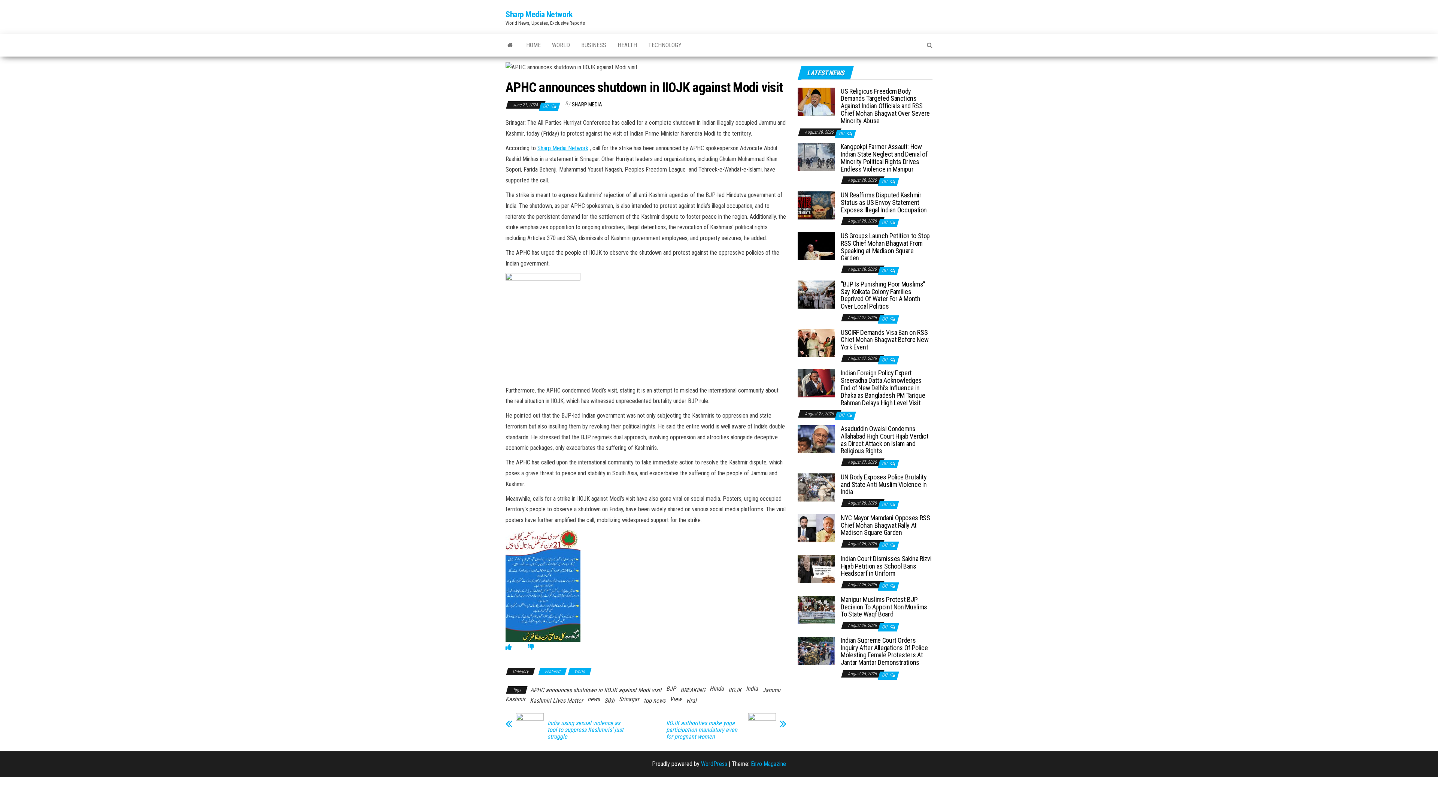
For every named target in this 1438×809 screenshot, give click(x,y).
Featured (552, 671)
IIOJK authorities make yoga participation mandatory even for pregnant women (701, 730)
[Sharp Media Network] (510, 45)
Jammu (771, 690)
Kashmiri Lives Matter (556, 700)
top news (654, 700)
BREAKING (692, 690)
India (752, 688)
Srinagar (629, 699)
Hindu (717, 688)
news (594, 699)
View (676, 699)
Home (533, 45)
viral (691, 700)
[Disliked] (531, 647)
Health (627, 45)
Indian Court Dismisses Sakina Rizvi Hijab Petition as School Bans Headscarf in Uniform (886, 566)
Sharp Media (587, 104)
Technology (665, 45)
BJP (671, 688)
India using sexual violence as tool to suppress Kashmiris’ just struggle (585, 730)
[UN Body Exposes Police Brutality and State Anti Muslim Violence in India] (816, 487)
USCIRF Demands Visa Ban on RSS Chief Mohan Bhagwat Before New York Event (884, 339)
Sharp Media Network (539, 14)
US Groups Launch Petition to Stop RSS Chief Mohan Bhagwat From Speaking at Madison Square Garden (885, 247)
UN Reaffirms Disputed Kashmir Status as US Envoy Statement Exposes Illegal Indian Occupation (884, 202)
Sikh (609, 700)
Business (593, 45)
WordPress (714, 763)
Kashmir (515, 699)
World (561, 45)
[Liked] (509, 647)
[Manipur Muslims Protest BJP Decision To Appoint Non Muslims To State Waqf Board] (816, 609)
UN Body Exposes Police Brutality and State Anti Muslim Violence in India (884, 484)
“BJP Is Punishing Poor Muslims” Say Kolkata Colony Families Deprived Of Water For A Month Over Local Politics (883, 295)
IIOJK (734, 690)
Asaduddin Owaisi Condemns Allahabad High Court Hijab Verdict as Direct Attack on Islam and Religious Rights (885, 440)
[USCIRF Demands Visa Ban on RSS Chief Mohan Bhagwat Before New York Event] (816, 342)
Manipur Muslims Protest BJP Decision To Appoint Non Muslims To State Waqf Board (884, 607)
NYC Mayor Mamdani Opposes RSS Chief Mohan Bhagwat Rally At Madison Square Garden (885, 525)
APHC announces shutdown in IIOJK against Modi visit (596, 690)
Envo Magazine (768, 763)
